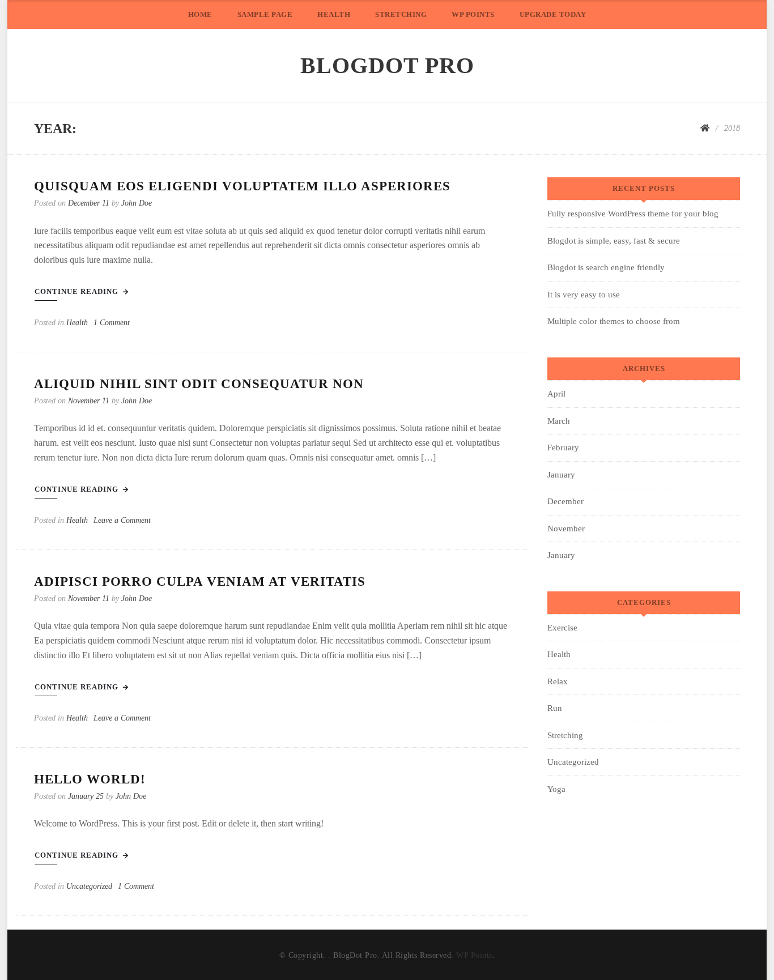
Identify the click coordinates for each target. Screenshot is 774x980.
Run (554, 708)
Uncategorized (89, 885)
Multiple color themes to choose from (613, 321)
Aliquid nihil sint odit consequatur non (199, 384)
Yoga (556, 789)
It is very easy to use (583, 294)
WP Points (473, 14)
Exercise (562, 627)
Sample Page (265, 14)
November (566, 528)
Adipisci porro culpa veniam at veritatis (199, 581)
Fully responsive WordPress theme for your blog (632, 213)
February (563, 447)
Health (333, 14)
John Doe (136, 202)
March (558, 420)
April (556, 393)
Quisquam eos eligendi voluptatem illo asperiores (242, 186)
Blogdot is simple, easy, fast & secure (613, 240)
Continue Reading (78, 291)
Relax (557, 681)
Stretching (401, 14)
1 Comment (111, 322)
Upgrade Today (553, 14)
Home (200, 14)
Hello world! (90, 779)
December (565, 501)
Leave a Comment (122, 520)
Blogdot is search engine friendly (606, 267)
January (561, 474)
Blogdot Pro (387, 65)
